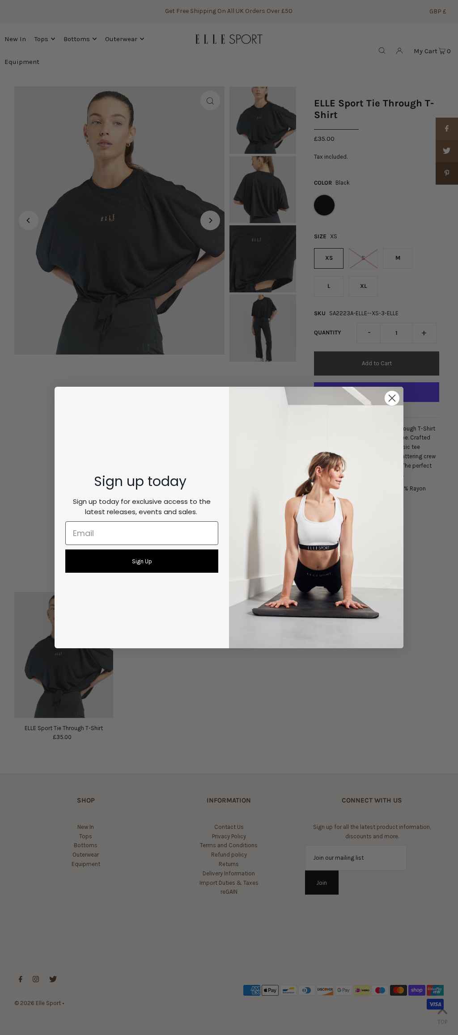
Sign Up (142, 561)
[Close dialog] (392, 398)
